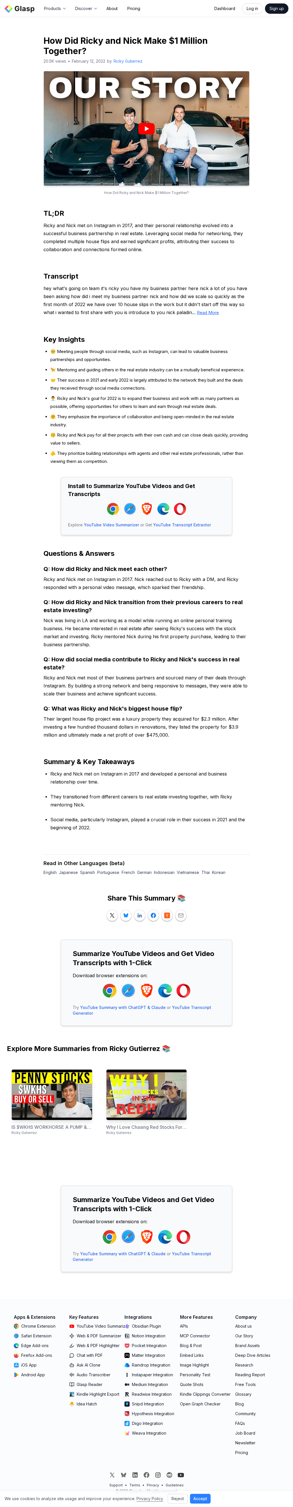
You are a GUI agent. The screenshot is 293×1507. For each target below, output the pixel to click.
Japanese (68, 872)
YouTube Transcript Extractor (182, 524)
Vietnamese (188, 872)
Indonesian (164, 872)
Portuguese (108, 872)
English (50, 872)
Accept (200, 1498)
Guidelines (175, 1485)
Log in (252, 8)
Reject (177, 1498)
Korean (218, 872)
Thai (205, 872)
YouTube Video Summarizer (111, 524)
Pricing (133, 8)
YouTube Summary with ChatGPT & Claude (123, 1007)
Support (116, 1485)
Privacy (153, 1485)
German (144, 872)
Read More (208, 312)
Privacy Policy (149, 1498)
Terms (134, 1485)
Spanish (87, 872)
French (128, 872)
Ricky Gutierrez (128, 61)
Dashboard (224, 8)
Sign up (277, 8)
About (112, 8)
